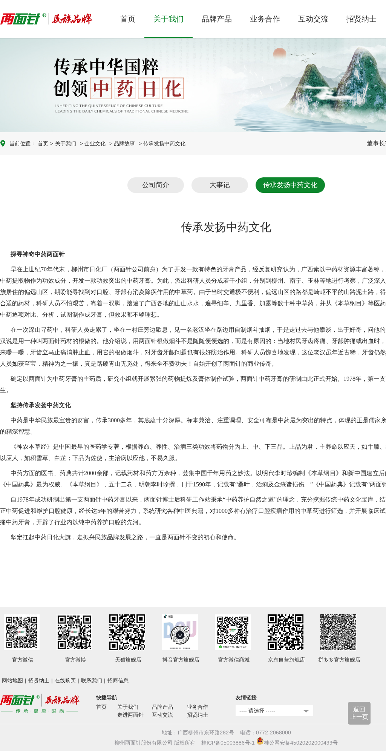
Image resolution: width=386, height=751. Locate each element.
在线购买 (65, 680)
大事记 (220, 185)
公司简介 (155, 185)
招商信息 (118, 680)
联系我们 (91, 680)
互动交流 (162, 715)
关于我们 (65, 143)
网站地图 (12, 680)
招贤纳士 (38, 680)
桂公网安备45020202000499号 (301, 743)
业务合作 (197, 707)
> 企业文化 (93, 143)
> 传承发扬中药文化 (162, 143)
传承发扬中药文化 (290, 185)
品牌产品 (162, 707)
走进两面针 (130, 715)
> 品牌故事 (122, 143)
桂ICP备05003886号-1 (228, 743)
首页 (127, 19)
